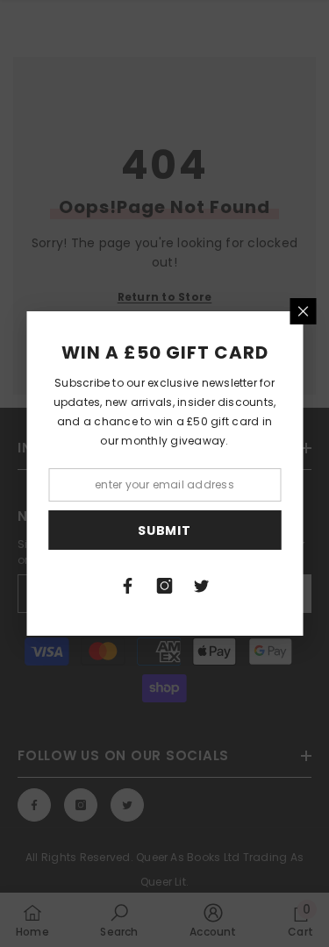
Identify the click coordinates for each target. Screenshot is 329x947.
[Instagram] (165, 585)
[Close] (303, 311)
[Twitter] (201, 585)
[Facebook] (128, 585)
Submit (164, 530)
